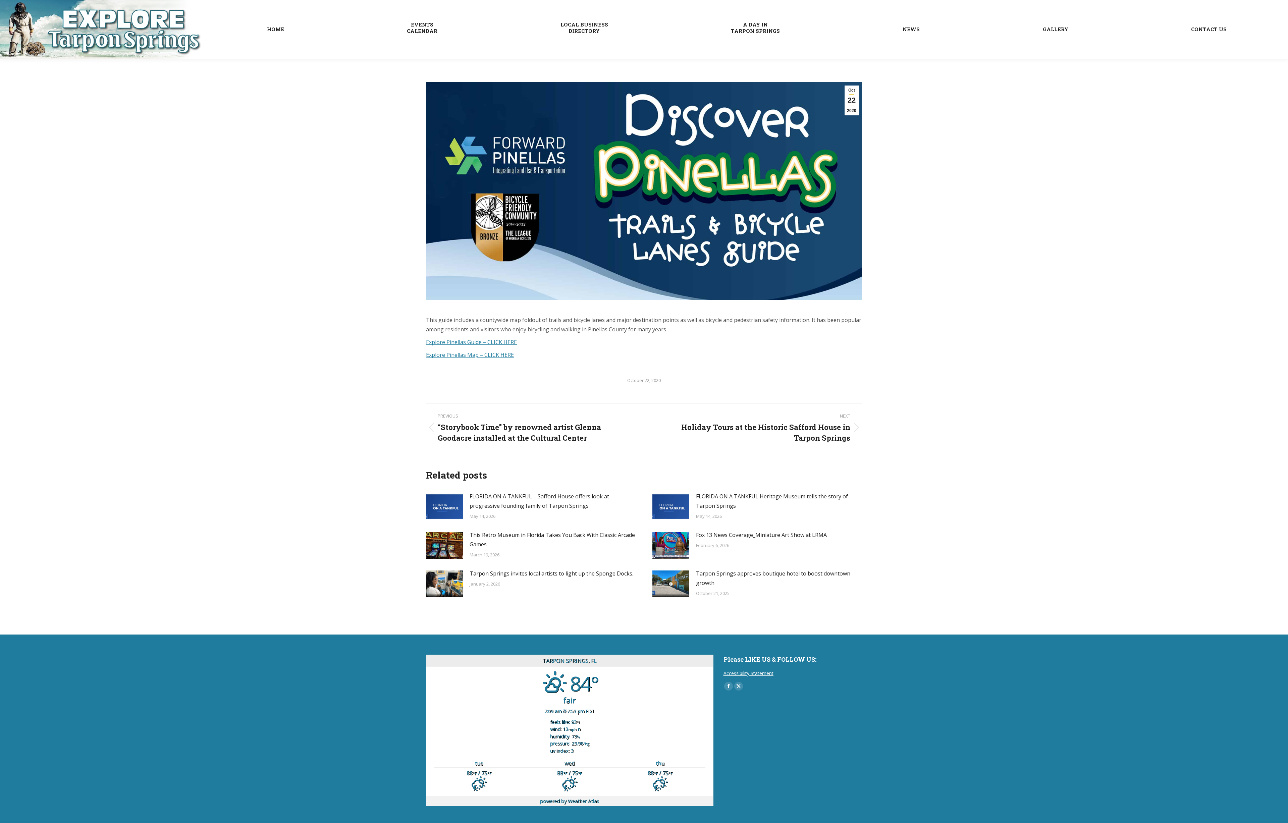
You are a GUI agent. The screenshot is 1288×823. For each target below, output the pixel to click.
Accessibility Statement (748, 673)
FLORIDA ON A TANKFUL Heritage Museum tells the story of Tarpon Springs (772, 501)
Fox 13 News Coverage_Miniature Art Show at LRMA (761, 535)
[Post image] (444, 506)
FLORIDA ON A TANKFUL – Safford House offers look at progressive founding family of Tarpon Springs (539, 501)
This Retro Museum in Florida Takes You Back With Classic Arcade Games (552, 539)
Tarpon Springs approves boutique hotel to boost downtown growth (773, 578)
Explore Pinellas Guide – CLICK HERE (471, 342)
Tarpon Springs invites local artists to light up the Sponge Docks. (551, 573)
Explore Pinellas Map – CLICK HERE (470, 355)
